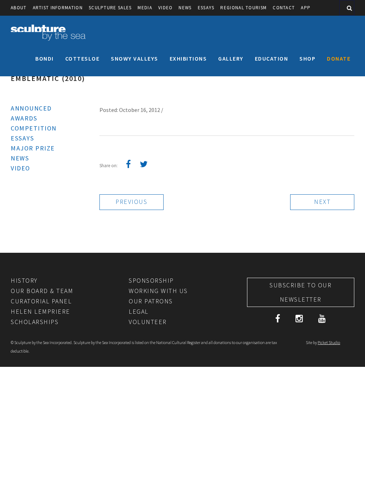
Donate (338, 58)
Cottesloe (82, 58)
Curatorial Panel (41, 301)
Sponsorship (151, 280)
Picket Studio (329, 342)
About (19, 8)
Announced (31, 108)
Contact (284, 8)
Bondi (44, 58)
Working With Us (158, 291)
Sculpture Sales (110, 8)
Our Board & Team (42, 291)
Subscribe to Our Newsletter (300, 292)
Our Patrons (151, 301)
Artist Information (58, 8)
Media (145, 8)
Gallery (230, 58)
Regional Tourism (243, 8)
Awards (24, 118)
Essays (206, 8)
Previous (131, 202)
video (165, 8)
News (185, 8)
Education (271, 58)
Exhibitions (188, 58)
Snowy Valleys (134, 58)
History (24, 280)
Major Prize (33, 148)
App (305, 8)
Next (322, 202)
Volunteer (148, 322)
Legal (139, 311)
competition (34, 128)
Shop (307, 58)
